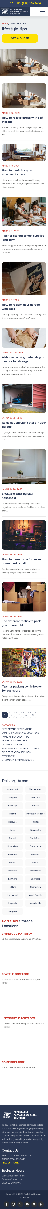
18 (33, 714)
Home (5, 23)
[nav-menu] (42, 11)
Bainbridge (13, 805)
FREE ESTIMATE (10, 1162)
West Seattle (35, 895)
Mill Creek (35, 797)
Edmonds (12, 854)
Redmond (35, 854)
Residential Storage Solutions (20, 748)
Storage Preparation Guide (18, 760)
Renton (35, 862)
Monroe (35, 805)
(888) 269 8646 (25, 3)
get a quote (20, 38)
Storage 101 (8, 756)
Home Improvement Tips (15, 737)
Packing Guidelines (13, 744)
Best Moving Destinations (17, 729)
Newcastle (35, 830)
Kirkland (12, 887)
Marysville (12, 911)
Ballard (12, 813)
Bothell (12, 838)
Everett (12, 862)
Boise (12, 830)
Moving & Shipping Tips (15, 740)
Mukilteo (35, 822)
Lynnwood (12, 895)
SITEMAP (24, 1197)
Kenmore (12, 879)
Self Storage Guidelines (16, 752)
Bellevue (12, 822)
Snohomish (35, 887)
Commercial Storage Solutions (20, 733)
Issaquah (12, 870)
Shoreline (35, 879)
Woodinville (35, 903)
